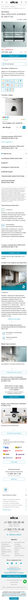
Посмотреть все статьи (14, 372)
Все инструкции (9, 64)
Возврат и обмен (6, 549)
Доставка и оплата (6, 542)
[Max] (11, 563)
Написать (14, 479)
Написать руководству (14, 576)
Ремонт (3, 553)
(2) (24, 119)
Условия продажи (6, 546)
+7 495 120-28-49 (14, 522)
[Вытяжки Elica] (14, 2)
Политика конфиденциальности (14, 580)
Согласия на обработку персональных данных (15, 596)
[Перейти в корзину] (26, 2)
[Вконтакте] (7, 563)
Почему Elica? (18, 546)
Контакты (17, 553)
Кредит (3, 548)
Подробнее (14, 462)
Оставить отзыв (14, 253)
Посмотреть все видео (14, 433)
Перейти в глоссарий (14, 319)
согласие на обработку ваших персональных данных (14, 593)
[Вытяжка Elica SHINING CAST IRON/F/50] (14, 107)
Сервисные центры (6, 551)
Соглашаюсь (14, 598)
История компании (19, 542)
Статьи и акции (5, 555)
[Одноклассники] (16, 563)
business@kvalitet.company (14, 573)
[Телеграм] (20, 563)
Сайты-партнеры (19, 555)
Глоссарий (17, 544)
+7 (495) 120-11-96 (14, 474)
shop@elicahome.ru (14, 569)
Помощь (16, 549)
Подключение (5, 544)
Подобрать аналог (14, 56)
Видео (16, 551)
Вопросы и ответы (19, 548)
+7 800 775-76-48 (14, 529)
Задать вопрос (14, 397)
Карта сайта (14, 584)
